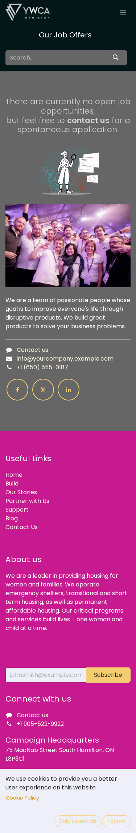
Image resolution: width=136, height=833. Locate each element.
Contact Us (21, 527)
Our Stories (21, 492)
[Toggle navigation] (123, 12)
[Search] (116, 57)
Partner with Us (27, 501)
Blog (11, 518)
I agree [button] (116, 821)
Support (17, 509)
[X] (43, 390)
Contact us (32, 350)
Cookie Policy (22, 797)
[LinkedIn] (68, 390)
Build (11, 483)
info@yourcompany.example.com (65, 358)
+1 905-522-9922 (40, 724)
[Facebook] (17, 390)
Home (13, 475)
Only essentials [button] (77, 821)
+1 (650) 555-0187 (42, 367)
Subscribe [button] (108, 675)
